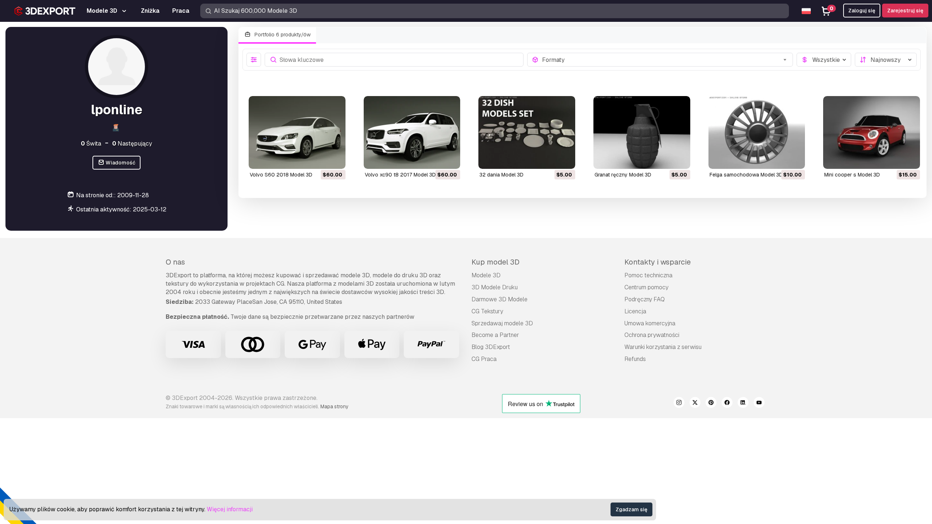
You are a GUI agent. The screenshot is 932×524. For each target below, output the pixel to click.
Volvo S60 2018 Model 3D (281, 174)
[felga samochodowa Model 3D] (756, 132)
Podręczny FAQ (644, 299)
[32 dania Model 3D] (526, 132)
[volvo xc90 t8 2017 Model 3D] (412, 132)
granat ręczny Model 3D (623, 174)
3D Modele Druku (494, 287)
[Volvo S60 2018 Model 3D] (297, 132)
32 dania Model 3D (501, 174)
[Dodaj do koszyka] (320, 158)
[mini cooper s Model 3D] (871, 132)
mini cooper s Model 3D (852, 174)
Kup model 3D (495, 262)
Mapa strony (334, 406)
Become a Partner (495, 335)
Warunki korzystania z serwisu (663, 347)
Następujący (132, 143)
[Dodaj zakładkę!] (334, 158)
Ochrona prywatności (651, 335)
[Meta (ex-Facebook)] (727, 403)
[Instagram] (679, 403)
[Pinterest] (711, 403)
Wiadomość (119, 162)
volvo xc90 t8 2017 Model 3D (400, 174)
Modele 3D (486, 275)
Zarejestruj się (905, 10)
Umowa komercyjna (649, 323)
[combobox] (665, 59)
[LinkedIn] (743, 403)
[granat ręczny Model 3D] (641, 132)
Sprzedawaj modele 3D (502, 323)
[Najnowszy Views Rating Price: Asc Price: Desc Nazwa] (886, 60)
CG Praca (484, 359)
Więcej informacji (230, 509)
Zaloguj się (861, 10)
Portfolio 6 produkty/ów (282, 34)
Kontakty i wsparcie (657, 262)
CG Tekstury (487, 311)
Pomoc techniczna (648, 275)
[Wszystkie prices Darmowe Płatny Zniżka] (824, 60)
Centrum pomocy (646, 287)
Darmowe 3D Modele (499, 299)
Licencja (635, 311)
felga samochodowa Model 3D (746, 174)
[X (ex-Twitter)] (695, 403)
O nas (175, 262)
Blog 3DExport (490, 347)
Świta (91, 143)
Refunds (635, 359)
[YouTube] (759, 403)
